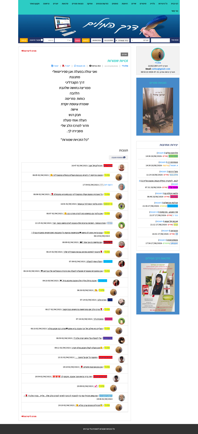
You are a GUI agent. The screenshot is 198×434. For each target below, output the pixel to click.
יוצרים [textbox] (146, 40)
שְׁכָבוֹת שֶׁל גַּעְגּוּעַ (171, 221)
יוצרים (55, 3)
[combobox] (140, 40)
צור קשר (174, 10)
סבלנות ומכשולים (170, 202)
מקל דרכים (173, 171)
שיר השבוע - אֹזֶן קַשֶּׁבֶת (168, 212)
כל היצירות (162, 3)
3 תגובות (159, 193)
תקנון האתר (34, 3)
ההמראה (174, 230)
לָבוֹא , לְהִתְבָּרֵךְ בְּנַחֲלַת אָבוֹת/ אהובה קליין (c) (159, 180)
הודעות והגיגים (102, 3)
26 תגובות (80, 65)
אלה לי (158, 62)
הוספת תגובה (117, 157)
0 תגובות (161, 152)
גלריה (152, 3)
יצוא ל (55, 65)
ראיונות (125, 3)
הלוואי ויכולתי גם (171, 193)
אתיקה (90, 3)
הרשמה (46, 3)
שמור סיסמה (35, 40)
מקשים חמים (172, 240)
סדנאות (65, 3)
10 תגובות (154, 212)
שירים (133, 3)
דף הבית (174, 3)
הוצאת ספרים (77, 3)
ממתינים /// (173, 162)
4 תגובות (160, 221)
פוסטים (115, 3)
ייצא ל (67, 65)
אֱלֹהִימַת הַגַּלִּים (172, 152)
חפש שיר (174, 39)
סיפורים (143, 3)
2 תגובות (164, 171)
